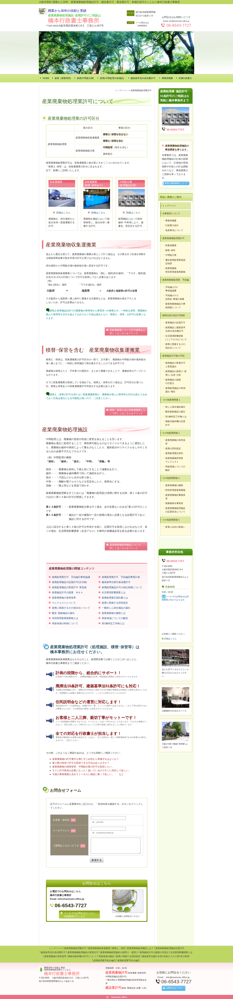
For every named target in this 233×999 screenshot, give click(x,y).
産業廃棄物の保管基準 (55, 956)
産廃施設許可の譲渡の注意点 (154, 952)
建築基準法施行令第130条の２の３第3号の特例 (165, 956)
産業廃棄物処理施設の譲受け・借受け (119, 952)
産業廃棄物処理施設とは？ (140, 948)
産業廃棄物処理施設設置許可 (169, 948)
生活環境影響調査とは (181, 952)
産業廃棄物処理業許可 (75, 948)
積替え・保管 (118, 948)
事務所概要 (167, 78)
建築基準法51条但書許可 (143, 78)
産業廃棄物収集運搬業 (99, 948)
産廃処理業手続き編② (128, 960)
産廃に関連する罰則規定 (128, 956)
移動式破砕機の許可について (82, 956)
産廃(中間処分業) (85, 78)
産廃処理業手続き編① (105, 960)
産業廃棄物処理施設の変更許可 (82, 952)
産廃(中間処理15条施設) (112, 78)
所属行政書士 (185, 78)
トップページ (55, 948)
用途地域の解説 (106, 956)
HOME (46, 78)
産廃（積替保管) (63, 78)
